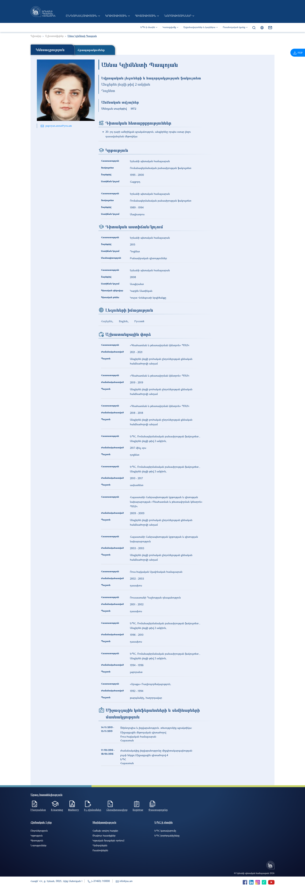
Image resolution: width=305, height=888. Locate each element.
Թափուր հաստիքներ (103, 835)
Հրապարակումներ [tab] (91, 50)
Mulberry (73, 809)
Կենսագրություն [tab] (50, 49)
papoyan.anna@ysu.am (58, 125)
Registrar (138, 809)
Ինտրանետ (38, 809)
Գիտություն (145, 15)
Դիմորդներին (99, 845)
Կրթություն (116, 15)
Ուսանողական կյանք (234, 27)
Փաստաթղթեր (158, 809)
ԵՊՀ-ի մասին (147, 27)
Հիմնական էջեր (41, 822)
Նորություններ (177, 15)
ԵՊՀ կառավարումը (165, 830)
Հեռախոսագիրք (117, 809)
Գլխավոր (35, 36)
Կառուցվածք (169, 27)
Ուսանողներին (100, 850)
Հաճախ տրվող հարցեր (105, 830)
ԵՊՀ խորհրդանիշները (167, 835)
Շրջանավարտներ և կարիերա (199, 27)
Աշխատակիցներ (54, 36)
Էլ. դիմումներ (92, 809)
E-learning (57, 809)
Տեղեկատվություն (104, 822)
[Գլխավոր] (43, 11)
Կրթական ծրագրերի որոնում (108, 840)
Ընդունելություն (81, 15)
